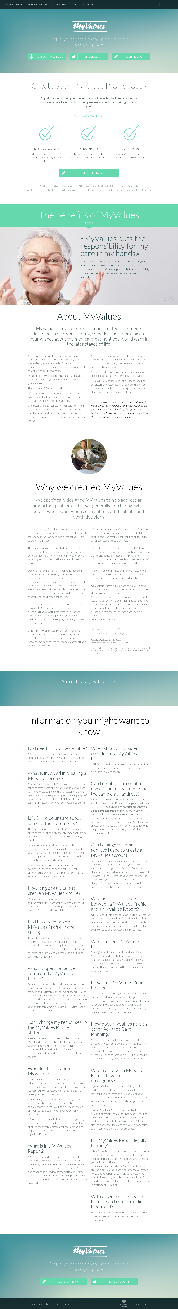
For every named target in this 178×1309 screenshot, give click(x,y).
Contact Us (88, 4)
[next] (172, 300)
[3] (89, 223)
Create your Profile (13, 4)
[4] (90, 223)
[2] (87, 223)
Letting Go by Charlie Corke (136, 650)
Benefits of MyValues (37, 4)
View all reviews (96, 120)
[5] (92, 223)
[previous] (166, 300)
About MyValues (59, 4)
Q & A (75, 4)
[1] (85, 223)
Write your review (81, 120)
